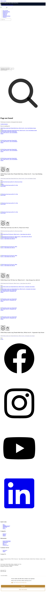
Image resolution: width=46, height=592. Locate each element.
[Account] (10, 69)
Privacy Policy (19, 582)
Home (4, 524)
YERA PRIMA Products (6, 526)
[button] (23, 42)
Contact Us (4, 528)
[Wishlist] (1, 66)
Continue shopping (4, 124)
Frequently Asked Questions (7, 540)
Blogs (3, 543)
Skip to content (3, 0)
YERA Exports (5, 527)
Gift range (4, 535)
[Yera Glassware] (3, 8)
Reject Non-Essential (23, 589)
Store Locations (5, 550)
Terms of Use (5, 544)
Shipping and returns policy (7, 541)
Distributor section (5, 542)
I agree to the (19, 582)
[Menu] (23, 6)
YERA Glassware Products (6, 525)
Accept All (23, 586)
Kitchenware (4, 533)
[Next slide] (2, 129)
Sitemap (4, 551)
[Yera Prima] (9, 8)
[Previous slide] (0, 129)
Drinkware (4, 534)
